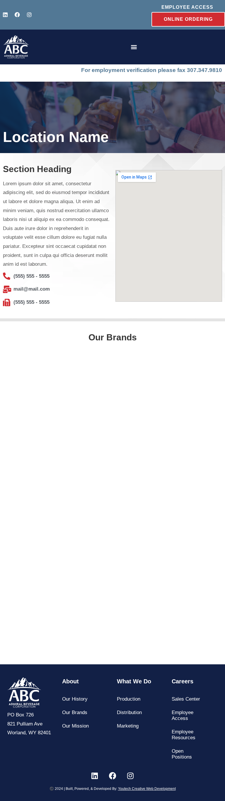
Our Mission (75, 726)
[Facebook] (17, 14)
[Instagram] (29, 14)
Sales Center (186, 699)
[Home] (16, 47)
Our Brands (74, 712)
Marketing (128, 726)
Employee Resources (183, 734)
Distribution (129, 712)
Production (128, 699)
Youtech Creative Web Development (147, 789)
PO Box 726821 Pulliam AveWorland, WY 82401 (29, 723)
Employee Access (182, 715)
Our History (75, 699)
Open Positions (182, 754)
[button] (134, 47)
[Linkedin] (5, 14)
